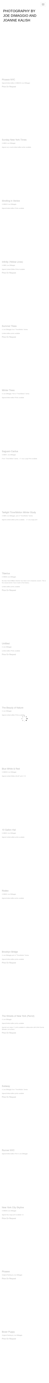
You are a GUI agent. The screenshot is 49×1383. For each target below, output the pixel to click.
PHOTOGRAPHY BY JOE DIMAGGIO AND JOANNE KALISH (19, 15)
